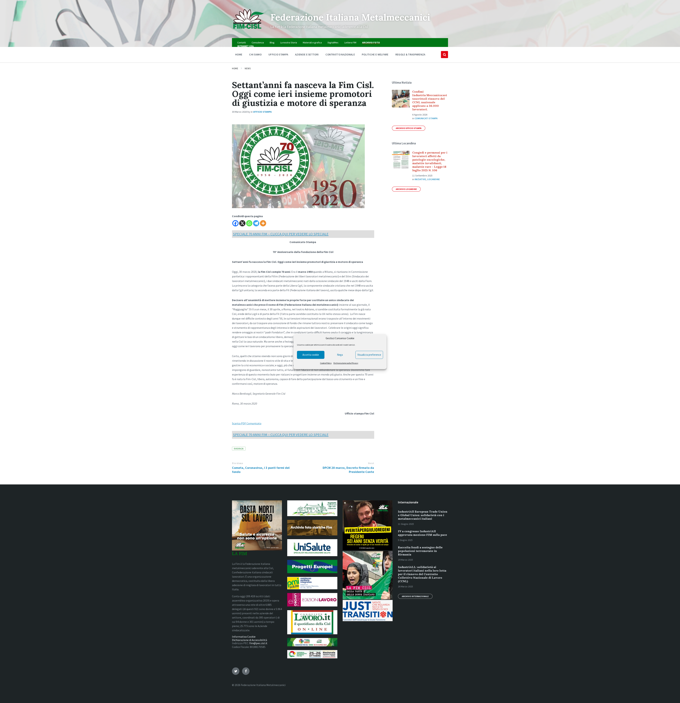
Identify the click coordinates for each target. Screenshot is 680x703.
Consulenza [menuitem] (258, 42)
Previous (237, 463)
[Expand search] (444, 54)
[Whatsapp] (249, 223)
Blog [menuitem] (272, 42)
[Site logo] (248, 31)
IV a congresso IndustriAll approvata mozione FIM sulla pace (422, 533)
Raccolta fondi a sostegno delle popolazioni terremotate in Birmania (420, 551)
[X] (242, 223)
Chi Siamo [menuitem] (255, 54)
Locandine (433, 179)
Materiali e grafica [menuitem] (312, 42)
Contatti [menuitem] (241, 42)
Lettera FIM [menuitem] (350, 42)
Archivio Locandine (406, 189)
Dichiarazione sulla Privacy (345, 363)
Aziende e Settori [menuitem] (307, 54)
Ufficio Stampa (262, 111)
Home (235, 68)
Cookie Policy (326, 363)
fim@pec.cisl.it (258, 643)
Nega (340, 354)
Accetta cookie (310, 354)
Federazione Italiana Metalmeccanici (350, 17)
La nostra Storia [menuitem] (288, 42)
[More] (263, 223)
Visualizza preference (369, 354)
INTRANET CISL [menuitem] (245, 46)
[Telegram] (256, 223)
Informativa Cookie (244, 636)
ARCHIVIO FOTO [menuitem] (371, 42)
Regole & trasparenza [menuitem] (410, 54)
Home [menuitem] (238, 54)
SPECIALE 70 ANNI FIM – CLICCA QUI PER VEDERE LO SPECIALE (280, 234)
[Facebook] (235, 223)
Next (371, 463)
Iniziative (420, 179)
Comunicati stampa (426, 118)
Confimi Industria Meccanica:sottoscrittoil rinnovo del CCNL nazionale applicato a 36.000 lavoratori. (429, 100)
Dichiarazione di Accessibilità (249, 640)
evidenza (239, 448)
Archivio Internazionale (415, 596)
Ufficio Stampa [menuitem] (278, 54)
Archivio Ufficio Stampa (408, 128)
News (248, 68)
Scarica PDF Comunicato (246, 423)
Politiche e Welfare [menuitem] (375, 54)
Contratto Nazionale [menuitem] (340, 54)
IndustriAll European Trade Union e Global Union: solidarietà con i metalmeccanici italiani (422, 515)
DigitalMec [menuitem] (333, 42)
